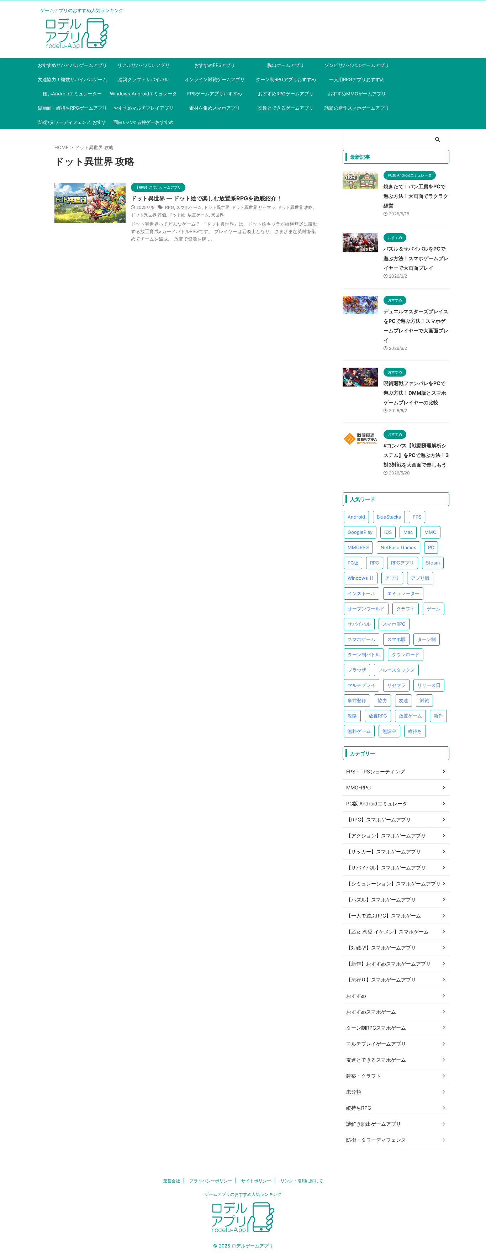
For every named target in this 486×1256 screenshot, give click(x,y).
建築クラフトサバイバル (143, 79)
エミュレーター (403, 593)
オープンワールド (366, 608)
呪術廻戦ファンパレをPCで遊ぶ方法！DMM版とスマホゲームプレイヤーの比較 (415, 392)
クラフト (405, 608)
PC (431, 547)
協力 (382, 700)
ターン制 (426, 639)
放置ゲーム (198, 214)
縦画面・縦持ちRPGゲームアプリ (72, 108)
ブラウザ (357, 670)
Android (356, 517)
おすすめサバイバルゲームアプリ (72, 65)
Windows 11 (361, 578)
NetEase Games (398, 547)
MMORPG (358, 547)
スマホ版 (396, 639)
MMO (430, 532)
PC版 (353, 563)
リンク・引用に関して (301, 1180)
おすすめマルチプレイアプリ (143, 108)
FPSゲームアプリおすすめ (214, 93)
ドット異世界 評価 (148, 214)
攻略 (352, 716)
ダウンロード (405, 654)
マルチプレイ (361, 685)
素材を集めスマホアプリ (214, 108)
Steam (433, 563)
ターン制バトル (364, 654)
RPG (169, 207)
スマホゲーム (189, 207)
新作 (438, 716)
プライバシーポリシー (210, 1180)
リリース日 (428, 685)
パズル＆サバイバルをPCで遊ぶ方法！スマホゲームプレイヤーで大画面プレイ (416, 258)
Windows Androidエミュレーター (143, 96)
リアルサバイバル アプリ (143, 65)
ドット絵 (176, 214)
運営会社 (171, 1180)
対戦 (424, 700)
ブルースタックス (396, 670)
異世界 (217, 214)
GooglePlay (360, 532)
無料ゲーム (359, 731)
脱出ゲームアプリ (285, 65)
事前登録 (357, 700)
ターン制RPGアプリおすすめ (286, 79)
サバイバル (359, 624)
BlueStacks (389, 517)
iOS (388, 532)
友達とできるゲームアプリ (285, 108)
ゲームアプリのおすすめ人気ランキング (243, 1194)
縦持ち (415, 731)
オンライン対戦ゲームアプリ (215, 79)
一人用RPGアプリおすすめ (357, 79)
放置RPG (378, 716)
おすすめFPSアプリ (214, 65)
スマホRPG (394, 624)
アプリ (392, 578)
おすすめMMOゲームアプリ (357, 93)
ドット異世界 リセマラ (253, 207)
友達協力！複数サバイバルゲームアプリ (72, 81)
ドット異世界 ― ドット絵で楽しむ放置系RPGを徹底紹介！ (206, 198)
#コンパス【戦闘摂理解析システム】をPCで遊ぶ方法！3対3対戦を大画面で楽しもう (416, 455)
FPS (417, 517)
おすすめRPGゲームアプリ (285, 93)
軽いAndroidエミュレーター (72, 93)
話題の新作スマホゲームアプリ (356, 108)
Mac (408, 532)
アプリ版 (420, 578)
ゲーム (433, 608)
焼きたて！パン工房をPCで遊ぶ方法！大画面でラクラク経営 (416, 196)
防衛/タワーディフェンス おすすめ (72, 124)
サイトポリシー (256, 1180)
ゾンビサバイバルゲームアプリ (356, 65)
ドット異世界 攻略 (295, 207)
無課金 (389, 731)
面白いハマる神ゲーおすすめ (143, 122)
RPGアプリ (402, 563)
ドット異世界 (216, 207)
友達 (403, 700)
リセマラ (396, 685)
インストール (361, 593)
